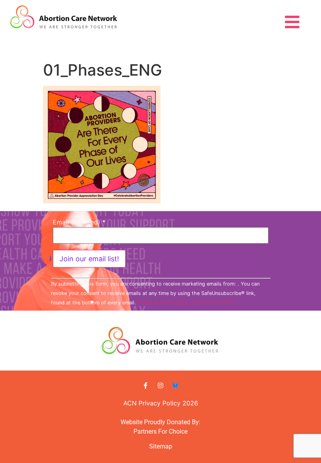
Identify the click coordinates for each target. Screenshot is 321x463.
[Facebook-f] (145, 385)
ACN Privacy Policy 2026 (160, 403)
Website (131, 422)
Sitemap (160, 446)
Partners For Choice (160, 431)
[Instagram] (160, 385)
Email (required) (79, 222)
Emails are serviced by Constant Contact (185, 303)
